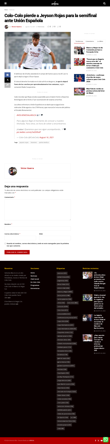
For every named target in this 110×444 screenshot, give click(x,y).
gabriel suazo (64, 358)
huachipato (63, 373)
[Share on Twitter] (8, 80)
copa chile (63, 321)
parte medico (44, 142)
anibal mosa (63, 277)
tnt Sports (63, 417)
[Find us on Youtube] (101, 440)
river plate (63, 402)
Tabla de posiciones (66, 414)
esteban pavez (64, 347)
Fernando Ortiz (65, 351)
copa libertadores (65, 325)
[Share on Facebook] (8, 74)
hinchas (62, 369)
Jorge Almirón (64, 380)
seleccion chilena (65, 406)
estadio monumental (67, 343)
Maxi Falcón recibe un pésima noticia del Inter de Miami (95, 91)
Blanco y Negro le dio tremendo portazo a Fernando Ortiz (94, 50)
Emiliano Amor (64, 340)
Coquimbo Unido (65, 332)
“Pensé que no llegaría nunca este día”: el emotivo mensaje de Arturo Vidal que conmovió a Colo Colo (95, 63)
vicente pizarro (64, 425)
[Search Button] (104, 3)
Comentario (10, 197)
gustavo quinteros (66, 365)
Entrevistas (35, 288)
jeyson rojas (24, 142)
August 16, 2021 (46, 137)
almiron (62, 273)
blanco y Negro (65, 291)
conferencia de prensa (67, 317)
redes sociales (64, 399)
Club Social (35, 279)
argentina (63, 280)
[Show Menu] (6, 3)
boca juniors (64, 295)
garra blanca (64, 362)
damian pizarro (65, 336)
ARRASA (31, 440)
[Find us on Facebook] (95, 440)
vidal (61, 428)
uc (73, 417)
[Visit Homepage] (55, 3)
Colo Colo (63, 310)
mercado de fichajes (67, 391)
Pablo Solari (63, 395)
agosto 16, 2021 (30, 27)
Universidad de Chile (66, 421)
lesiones (34, 142)
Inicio (6, 10)
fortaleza (62, 354)
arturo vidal (63, 288)
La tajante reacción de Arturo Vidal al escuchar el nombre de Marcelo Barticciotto (99, 321)
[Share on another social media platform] (8, 85)
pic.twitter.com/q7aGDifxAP (29, 132)
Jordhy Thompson (65, 377)
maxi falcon (63, 388)
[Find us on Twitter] (98, 440)
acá (9, 298)
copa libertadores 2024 (67, 328)
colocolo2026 (64, 314)
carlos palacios (64, 299)
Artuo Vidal (63, 284)
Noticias (11, 10)
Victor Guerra (16, 27)
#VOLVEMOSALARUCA (26, 115)
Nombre (8, 224)
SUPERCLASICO (64, 410)
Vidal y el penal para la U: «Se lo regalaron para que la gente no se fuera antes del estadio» (99, 301)
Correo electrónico (12, 234)
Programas (35, 285)
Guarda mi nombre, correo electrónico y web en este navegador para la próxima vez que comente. (38, 244)
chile (61, 303)
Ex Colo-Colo (35, 282)
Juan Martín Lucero (66, 384)
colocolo (63, 306)
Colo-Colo (72, 303)
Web (41, 234)
